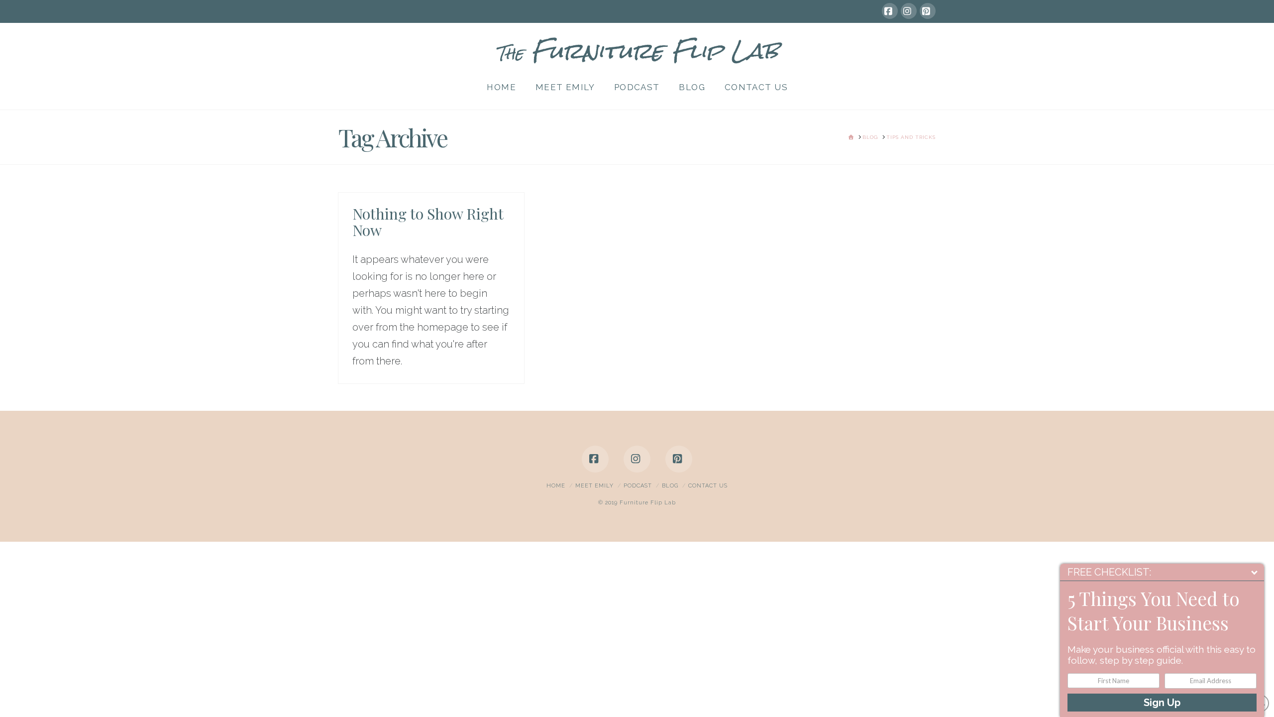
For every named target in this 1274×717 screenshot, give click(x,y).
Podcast (638, 485)
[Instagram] (909, 11)
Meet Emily (594, 485)
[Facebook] (890, 11)
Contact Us (708, 485)
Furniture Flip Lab (637, 50)
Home (555, 485)
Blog (670, 485)
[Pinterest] (928, 11)
